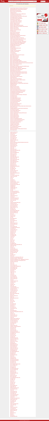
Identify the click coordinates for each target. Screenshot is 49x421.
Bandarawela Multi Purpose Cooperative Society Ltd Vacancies (18, 9)
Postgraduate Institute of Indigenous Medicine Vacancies (17, 79)
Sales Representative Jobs (13, 354)
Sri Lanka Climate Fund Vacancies (14, 93)
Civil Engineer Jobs (12, 188)
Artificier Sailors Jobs (13, 146)
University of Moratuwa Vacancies (14, 116)
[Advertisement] (42, 8)
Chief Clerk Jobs (12, 179)
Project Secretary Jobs (13, 335)
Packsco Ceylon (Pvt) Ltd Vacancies (15, 75)
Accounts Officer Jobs (13, 138)
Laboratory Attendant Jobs (13, 278)
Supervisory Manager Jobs (13, 385)
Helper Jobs (11, 253)
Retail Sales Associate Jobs (13, 349)
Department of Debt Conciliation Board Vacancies (16, 25)
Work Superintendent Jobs (13, 416)
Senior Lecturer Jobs (13, 366)
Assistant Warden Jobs (13, 162)
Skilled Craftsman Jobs (13, 371)
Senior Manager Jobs (13, 367)
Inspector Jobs (12, 262)
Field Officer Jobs (12, 233)
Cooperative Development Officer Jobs (15, 202)
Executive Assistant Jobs (13, 226)
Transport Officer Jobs (13, 404)
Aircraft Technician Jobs (13, 144)
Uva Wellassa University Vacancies (14, 124)
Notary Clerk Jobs (12, 301)
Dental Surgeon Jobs (13, 209)
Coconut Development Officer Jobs (14, 192)
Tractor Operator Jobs (13, 400)
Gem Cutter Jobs (12, 242)
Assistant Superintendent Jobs (14, 161)
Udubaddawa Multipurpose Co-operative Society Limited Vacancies (19, 108)
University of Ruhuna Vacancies (14, 117)
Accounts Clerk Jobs (13, 136)
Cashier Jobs (12, 177)
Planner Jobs (12, 309)
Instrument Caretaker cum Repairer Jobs (15, 266)
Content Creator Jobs (13, 200)
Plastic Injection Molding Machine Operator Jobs (16, 311)
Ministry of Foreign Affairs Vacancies (15, 59)
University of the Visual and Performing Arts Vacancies (17, 119)
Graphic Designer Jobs (13, 245)
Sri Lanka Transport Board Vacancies (15, 101)
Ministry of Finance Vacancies (14, 58)
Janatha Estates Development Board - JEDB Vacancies (17, 43)
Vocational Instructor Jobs (13, 409)
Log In (47, 1)
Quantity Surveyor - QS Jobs (14, 341)
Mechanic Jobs (12, 300)
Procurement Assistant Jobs (14, 320)
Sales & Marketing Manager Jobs (14, 351)
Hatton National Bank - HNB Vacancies (15, 36)
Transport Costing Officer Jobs (14, 403)
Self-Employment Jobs (13, 358)
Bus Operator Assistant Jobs (14, 170)
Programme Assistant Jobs (13, 325)
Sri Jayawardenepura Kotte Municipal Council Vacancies (17, 91)
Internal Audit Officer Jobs (13, 268)
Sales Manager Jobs (13, 353)
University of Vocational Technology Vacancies (16, 120)
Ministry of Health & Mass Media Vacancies (15, 60)
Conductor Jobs (12, 194)
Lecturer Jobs (12, 283)
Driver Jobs (11, 217)
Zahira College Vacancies (13, 129)
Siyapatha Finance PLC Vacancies (14, 86)
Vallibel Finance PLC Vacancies (14, 125)
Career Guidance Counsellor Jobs (14, 175)
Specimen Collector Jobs (13, 375)
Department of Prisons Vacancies (14, 28)
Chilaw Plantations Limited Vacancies (15, 19)
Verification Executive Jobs (13, 407)
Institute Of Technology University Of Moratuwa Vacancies (17, 42)
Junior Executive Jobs (13, 275)
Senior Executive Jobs (13, 362)
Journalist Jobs (12, 274)
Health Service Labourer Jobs (14, 251)
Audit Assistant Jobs (13, 163)
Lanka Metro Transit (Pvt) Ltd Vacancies (15, 50)
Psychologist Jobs (12, 336)
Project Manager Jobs (13, 333)
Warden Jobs (12, 411)
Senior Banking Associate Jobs (14, 360)
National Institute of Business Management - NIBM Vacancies (18, 68)
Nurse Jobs (11, 302)
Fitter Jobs (11, 238)
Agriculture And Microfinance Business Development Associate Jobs (19, 142)
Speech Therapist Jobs (13, 376)
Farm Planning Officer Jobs (13, 229)
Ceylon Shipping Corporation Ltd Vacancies (16, 17)
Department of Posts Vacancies (14, 27)
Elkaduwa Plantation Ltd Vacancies (14, 33)
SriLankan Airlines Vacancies (14, 102)
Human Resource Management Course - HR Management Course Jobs (19, 259)
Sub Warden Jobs (12, 383)
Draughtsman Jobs (12, 216)
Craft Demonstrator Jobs (13, 203)
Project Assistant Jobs (13, 327)
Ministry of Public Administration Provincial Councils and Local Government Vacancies (21, 62)
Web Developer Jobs (13, 412)
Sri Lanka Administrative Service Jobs (15, 377)
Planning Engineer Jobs (13, 310)
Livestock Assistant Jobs (13, 291)
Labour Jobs (12, 279)
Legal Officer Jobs (12, 284)
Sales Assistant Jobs (13, 352)
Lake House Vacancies (13, 49)
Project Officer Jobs (12, 334)
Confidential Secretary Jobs (13, 195)
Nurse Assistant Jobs (13, 303)
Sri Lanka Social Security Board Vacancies (15, 100)
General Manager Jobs (13, 243)
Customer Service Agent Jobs (14, 204)
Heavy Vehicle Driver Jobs (13, 252)
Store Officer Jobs (12, 379)
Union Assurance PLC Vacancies (14, 109)
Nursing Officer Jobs (13, 304)
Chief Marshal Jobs (12, 186)
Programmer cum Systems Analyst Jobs (15, 326)
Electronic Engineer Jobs (13, 220)
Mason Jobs (11, 299)
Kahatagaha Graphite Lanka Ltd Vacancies (15, 44)
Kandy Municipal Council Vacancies (15, 45)
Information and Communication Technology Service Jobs (17, 260)
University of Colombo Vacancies (14, 111)
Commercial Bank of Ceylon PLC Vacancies (15, 21)
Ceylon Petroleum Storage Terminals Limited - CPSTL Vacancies (18, 16)
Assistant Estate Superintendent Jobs (15, 150)
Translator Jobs (12, 402)
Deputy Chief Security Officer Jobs (14, 210)
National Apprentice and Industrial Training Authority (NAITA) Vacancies (19, 66)
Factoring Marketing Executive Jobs (15, 227)
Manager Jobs (12, 296)
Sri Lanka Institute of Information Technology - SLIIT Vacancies (18, 94)
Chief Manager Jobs (12, 185)
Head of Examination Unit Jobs (14, 250)
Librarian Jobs (12, 285)
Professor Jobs (12, 324)
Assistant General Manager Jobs (14, 152)
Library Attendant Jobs (13, 286)
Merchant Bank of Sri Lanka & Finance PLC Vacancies (17, 54)
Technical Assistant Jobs (13, 391)
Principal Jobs (12, 317)
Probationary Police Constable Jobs (15, 318)
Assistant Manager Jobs (13, 154)
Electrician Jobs (12, 219)
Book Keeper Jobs (12, 167)
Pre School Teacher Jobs (13, 316)
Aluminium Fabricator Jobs (13, 145)
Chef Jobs (11, 178)
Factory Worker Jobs (13, 228)
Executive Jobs (12, 225)
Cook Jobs (11, 201)
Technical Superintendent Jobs (14, 394)
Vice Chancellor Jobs (13, 408)
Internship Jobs (12, 270)
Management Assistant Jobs (14, 295)
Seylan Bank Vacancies (13, 85)
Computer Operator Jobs (13, 193)
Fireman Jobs (12, 237)
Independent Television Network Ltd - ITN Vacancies (17, 37)
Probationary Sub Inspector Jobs (14, 319)
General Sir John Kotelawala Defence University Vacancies (17, 35)
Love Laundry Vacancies (13, 53)
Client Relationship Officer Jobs (14, 191)
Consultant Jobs (12, 196)
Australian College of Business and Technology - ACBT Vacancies (19, 8)
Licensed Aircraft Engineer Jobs (14, 287)
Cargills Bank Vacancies (13, 12)
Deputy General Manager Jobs (14, 211)
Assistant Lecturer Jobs (13, 153)
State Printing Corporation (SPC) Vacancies (15, 103)
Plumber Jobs (12, 312)
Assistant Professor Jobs (13, 158)
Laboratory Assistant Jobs (13, 277)
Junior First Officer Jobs (13, 276)
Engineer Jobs (12, 221)
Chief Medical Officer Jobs (13, 187)
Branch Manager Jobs (13, 168)
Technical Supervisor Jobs (13, 395)
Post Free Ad (43, 1)
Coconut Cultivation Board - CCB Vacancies (16, 20)
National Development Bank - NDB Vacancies (16, 67)
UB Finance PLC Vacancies (13, 107)
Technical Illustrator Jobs (13, 392)
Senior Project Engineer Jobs (14, 369)
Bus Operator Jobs (12, 169)
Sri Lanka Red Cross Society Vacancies (15, 99)
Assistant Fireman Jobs (13, 151)
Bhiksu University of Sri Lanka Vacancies (15, 10)
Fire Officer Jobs (12, 236)
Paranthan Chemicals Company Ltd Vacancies (16, 76)
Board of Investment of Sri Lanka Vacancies (16, 11)
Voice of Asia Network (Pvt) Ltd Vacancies (15, 126)
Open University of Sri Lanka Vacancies (15, 74)
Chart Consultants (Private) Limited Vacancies (16, 18)
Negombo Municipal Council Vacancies (15, 70)
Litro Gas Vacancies (12, 52)
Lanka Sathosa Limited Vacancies (14, 51)
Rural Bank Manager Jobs (13, 350)
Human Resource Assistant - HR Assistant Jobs (16, 258)
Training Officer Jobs (13, 401)
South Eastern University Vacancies (15, 87)
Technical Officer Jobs (13, 393)
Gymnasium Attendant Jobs (14, 249)
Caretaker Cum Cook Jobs (13, 176)
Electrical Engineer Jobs (13, 218)
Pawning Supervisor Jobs (13, 308)
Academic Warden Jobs (13, 133)
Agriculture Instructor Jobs (13, 143)
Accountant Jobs (12, 134)
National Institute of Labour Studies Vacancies (16, 69)
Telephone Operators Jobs (13, 399)
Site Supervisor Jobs (13, 370)
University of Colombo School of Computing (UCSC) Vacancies (18, 112)
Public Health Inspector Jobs (14, 337)
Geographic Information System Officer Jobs (16, 244)
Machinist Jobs (12, 294)
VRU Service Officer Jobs (13, 410)
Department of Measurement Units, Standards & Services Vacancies (19, 26)
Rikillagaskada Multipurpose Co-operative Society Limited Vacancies (19, 83)
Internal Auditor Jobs (13, 269)
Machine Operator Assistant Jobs (14, 293)
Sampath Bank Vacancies (13, 84)
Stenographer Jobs (12, 378)
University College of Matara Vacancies (15, 110)
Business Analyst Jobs (13, 171)
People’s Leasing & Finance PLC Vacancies (16, 78)
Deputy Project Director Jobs (14, 212)
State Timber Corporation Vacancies (15, 104)
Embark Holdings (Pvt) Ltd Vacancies (15, 34)
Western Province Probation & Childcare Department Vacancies (18, 128)
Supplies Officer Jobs (13, 386)
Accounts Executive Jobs (13, 137)
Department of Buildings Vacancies (14, 24)
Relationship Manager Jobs (13, 345)
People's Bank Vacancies (13, 77)
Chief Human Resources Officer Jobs (15, 184)
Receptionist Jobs (12, 342)
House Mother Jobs (12, 254)
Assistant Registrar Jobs (13, 160)
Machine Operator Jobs (13, 292)
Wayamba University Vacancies (14, 127)
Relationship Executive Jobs (14, 344)
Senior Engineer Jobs (13, 361)
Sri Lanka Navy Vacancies (13, 95)
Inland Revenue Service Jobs (14, 261)
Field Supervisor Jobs (13, 234)
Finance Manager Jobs (13, 235)
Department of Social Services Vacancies (15, 29)
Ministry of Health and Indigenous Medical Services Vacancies (18, 61)
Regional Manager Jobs (13, 343)
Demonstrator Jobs (12, 208)
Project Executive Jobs (13, 329)
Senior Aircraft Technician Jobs (14, 359)
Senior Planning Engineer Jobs (14, 368)
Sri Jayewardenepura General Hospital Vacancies (16, 92)
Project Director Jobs (13, 328)
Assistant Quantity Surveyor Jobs (14, 159)
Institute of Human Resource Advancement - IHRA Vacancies (18, 41)
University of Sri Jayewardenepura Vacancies (16, 118)
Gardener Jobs (12, 241)
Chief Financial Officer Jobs (13, 183)
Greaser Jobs (12, 246)
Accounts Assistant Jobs (13, 135)
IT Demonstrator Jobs (13, 271)
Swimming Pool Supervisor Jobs (14, 387)
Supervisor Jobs (12, 384)
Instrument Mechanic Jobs (13, 267)
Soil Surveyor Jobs (12, 374)
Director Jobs (12, 213)
